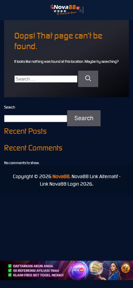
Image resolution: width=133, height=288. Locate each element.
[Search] (88, 79)
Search (9, 107)
